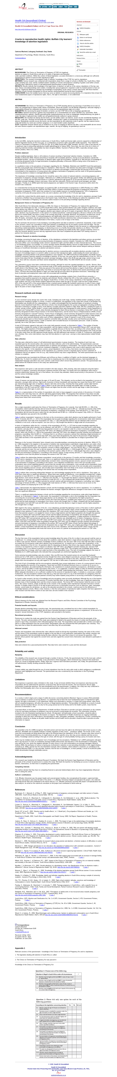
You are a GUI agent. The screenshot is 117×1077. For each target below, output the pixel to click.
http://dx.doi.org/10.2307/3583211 (68, 867)
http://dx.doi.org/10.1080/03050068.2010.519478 (41, 808)
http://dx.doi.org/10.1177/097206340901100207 (54, 847)
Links (60, 795)
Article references (85, 40)
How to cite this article (86, 43)
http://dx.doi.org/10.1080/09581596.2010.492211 (37, 852)
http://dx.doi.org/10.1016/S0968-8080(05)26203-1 (31, 801)
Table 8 (35, 496)
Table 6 (17, 472)
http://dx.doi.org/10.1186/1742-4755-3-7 (53, 872)
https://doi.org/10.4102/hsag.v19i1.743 (25, 29)
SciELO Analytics (85, 28)
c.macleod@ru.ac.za (22, 932)
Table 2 (43, 385)
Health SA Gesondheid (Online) (30, 20)
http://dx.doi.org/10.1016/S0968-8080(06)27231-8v (61, 915)
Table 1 (80, 325)
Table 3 (17, 392)
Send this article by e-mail (88, 52)
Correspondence (20, 58)
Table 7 (17, 488)
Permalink (82, 70)
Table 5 (17, 457)
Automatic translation (86, 49)
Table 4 (17, 417)
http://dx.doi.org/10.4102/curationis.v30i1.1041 (30, 895)
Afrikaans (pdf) (84, 34)
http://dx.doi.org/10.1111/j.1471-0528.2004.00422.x (31, 824)
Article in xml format (86, 37)
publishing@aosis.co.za (58, 1075)
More (80, 64)
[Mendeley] (78, 64)
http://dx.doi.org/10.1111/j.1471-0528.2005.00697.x (31, 831)
